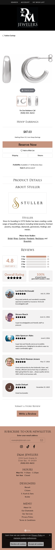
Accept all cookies (36, 544)
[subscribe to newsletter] (41, 440)
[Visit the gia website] (27, 530)
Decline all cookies (18, 544)
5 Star (23, 257)
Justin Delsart (21, 384)
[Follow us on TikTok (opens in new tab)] (28, 446)
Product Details (27, 180)
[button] (14, 2)
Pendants (30, 238)
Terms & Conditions (27, 520)
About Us (27, 507)
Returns (40, 155)
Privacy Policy (27, 517)
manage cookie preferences (25, 538)
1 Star (23, 267)
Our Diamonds (27, 510)
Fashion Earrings (9, 36)
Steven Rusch (21, 314)
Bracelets (27, 241)
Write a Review (27, 413)
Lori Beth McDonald (24, 290)
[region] (27, 68)
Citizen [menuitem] (27, 490)
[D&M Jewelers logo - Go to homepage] (27, 17)
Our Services (27, 514)
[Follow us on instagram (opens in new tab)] (21, 446)
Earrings (22, 238)
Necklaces (39, 238)
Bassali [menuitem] (27, 487)
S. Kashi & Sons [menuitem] (27, 493)
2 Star (23, 264)
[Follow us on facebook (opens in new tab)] (34, 446)
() (48, 257)
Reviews (27, 250)
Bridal (10, 238)
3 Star (23, 262)
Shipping (15, 155)
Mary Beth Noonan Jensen (27, 358)
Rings (16, 238)
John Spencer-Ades (24, 335)
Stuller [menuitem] (27, 497)
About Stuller (27, 187)
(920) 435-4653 (27, 112)
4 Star (23, 259)
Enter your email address (27, 435)
